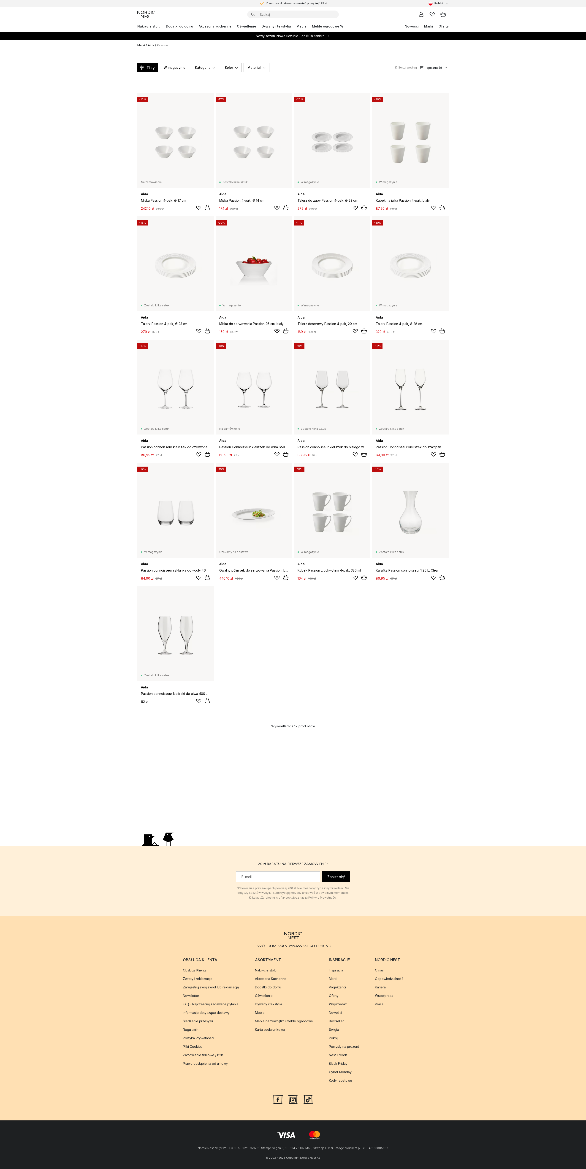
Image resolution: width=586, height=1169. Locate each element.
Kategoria (203, 67)
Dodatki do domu (179, 26)
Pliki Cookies (192, 1046)
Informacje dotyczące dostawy (206, 1013)
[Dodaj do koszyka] (207, 207)
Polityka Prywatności (198, 1038)
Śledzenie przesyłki (198, 1021)
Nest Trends (338, 1055)
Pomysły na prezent (344, 1046)
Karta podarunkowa (270, 1029)
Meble (301, 26)
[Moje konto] (421, 14)
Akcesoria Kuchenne (270, 979)
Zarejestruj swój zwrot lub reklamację (211, 987)
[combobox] (439, 3)
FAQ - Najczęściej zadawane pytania (210, 1004)
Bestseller (336, 1021)
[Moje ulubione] (432, 14)
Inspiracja (336, 970)
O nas (379, 970)
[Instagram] (293, 1099)
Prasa (379, 1004)
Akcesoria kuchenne (215, 26)
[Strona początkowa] (146, 14)
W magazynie (174, 67)
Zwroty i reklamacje (197, 979)
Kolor (229, 67)
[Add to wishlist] (198, 208)
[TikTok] (308, 1099)
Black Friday (338, 1063)
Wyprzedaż (338, 1004)
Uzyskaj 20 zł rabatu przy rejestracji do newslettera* (297, 3)
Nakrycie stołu (148, 26)
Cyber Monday (340, 1072)
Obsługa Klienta (194, 970)
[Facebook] (277, 1099)
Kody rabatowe (340, 1080)
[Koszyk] (443, 14)
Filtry (151, 67)
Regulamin (190, 1029)
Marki (428, 26)
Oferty (444, 26)
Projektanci (337, 987)
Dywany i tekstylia (276, 26)
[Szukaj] (253, 14)
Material (254, 67)
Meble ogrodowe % (327, 26)
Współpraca (384, 996)
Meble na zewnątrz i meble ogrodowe (284, 1021)
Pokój (333, 1038)
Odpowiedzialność (389, 979)
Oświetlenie (246, 26)
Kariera (380, 987)
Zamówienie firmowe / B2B (203, 1055)
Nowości (412, 26)
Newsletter (191, 996)
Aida (151, 45)
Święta (334, 1029)
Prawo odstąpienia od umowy (205, 1063)
